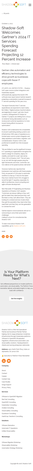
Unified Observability (8, 431)
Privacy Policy (6, 387)
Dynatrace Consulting (9, 413)
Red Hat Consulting (8, 399)
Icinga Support (6, 385)
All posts (6, 13)
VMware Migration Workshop (11, 442)
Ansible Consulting (8, 408)
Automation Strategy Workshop (12, 448)
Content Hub (6, 379)
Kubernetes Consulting (9, 405)
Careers (4, 376)
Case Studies (6, 382)
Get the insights (16, 298)
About (4, 370)
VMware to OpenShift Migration (12, 396)
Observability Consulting (10, 411)
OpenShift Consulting (9, 402)
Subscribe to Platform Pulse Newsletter (16, 356)
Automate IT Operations (10, 428)
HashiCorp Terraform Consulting (12, 416)
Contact (4, 373)
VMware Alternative (8, 425)
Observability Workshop (9, 445)
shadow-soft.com (19, 226)
